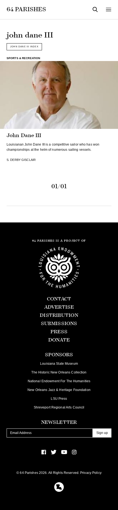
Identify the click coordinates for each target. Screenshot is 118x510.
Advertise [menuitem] (59, 307)
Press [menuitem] (59, 331)
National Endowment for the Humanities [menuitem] (59, 381)
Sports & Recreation (23, 58)
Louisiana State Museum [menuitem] (59, 364)
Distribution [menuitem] (59, 315)
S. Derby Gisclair (21, 159)
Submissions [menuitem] (59, 323)
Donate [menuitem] (59, 340)
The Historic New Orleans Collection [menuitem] (58, 372)
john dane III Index (24, 46)
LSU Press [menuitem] (59, 399)
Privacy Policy (91, 473)
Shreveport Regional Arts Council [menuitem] (59, 407)
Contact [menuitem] (59, 299)
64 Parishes (26, 9)
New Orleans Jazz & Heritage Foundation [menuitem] (59, 390)
